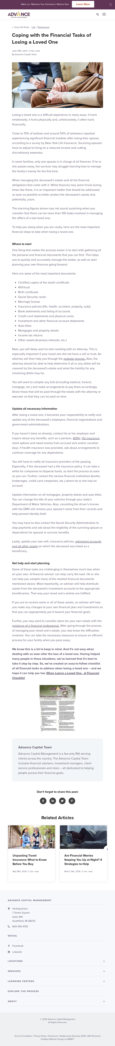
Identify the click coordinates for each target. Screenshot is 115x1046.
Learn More (83, 4)
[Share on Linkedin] (52, 801)
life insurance (90, 438)
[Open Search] (98, 14)
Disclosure (53, 1035)
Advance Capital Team (26, 54)
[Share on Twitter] (62, 801)
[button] (107, 849)
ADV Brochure (94, 1035)
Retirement (43, 27)
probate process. (74, 358)
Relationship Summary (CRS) (73, 1035)
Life (33, 27)
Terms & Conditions (23, 1035)
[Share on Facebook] (43, 801)
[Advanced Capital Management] (36, 14)
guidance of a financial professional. (35, 625)
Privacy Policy (40, 1035)
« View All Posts (20, 27)
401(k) (76, 438)
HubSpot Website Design (52, 1039)
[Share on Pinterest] (72, 801)
